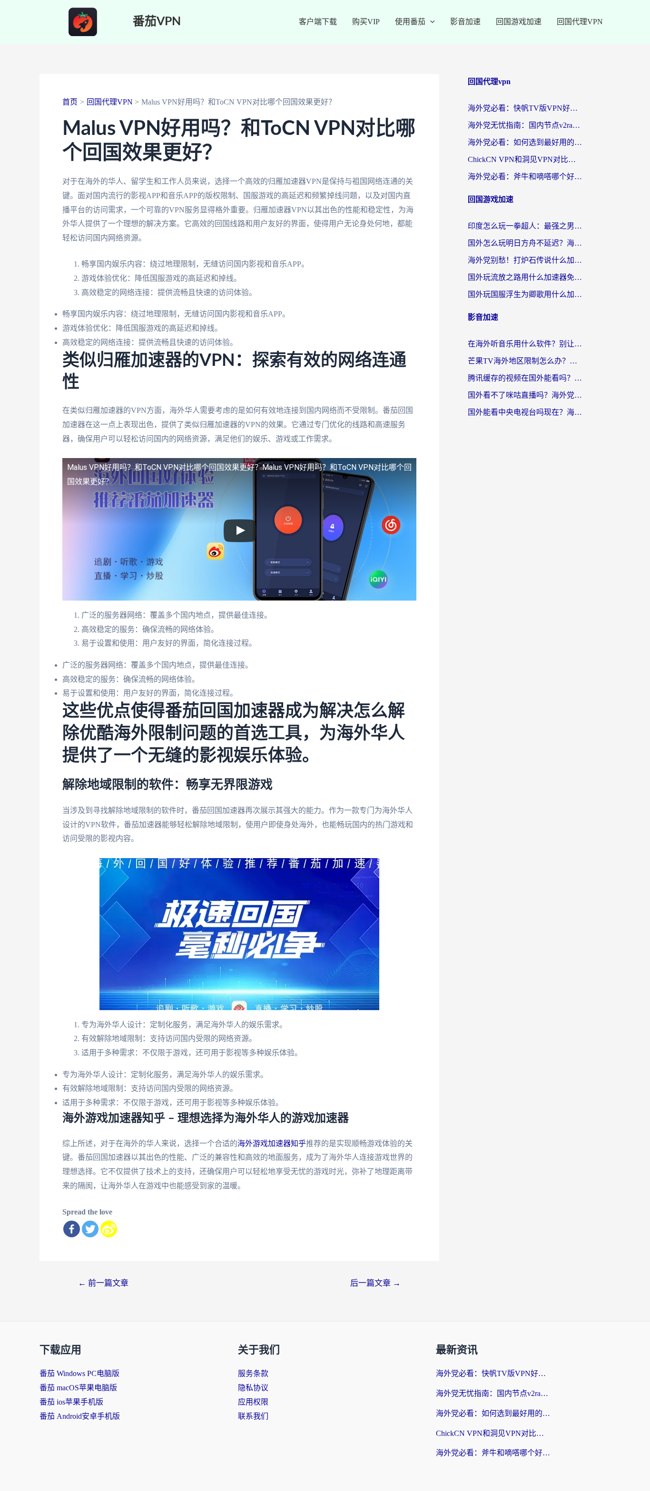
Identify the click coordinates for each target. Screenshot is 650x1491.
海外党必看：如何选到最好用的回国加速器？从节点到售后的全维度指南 (525, 142)
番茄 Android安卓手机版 (79, 1416)
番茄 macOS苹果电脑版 (78, 1388)
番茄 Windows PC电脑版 (79, 1373)
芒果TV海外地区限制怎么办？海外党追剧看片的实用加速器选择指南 (525, 361)
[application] (430, 21)
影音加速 (465, 22)
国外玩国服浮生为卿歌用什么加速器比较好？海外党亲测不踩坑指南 (525, 294)
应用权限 (253, 1402)
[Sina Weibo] (108, 1229)
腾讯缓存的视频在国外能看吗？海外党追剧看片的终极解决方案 (525, 378)
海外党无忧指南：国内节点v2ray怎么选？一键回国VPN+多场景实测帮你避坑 (525, 125)
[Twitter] (90, 1229)
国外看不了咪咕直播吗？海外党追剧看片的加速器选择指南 (525, 395)
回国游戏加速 (519, 22)
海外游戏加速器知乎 (271, 1143)
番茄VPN (157, 22)
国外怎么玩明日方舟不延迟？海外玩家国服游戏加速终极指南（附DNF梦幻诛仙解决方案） (525, 243)
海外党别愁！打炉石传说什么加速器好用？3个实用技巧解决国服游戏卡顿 (525, 260)
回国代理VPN (580, 22)
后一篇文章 (375, 1283)
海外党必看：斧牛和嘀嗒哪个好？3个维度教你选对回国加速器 (525, 176)
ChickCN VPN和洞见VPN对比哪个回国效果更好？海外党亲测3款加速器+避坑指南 (525, 159)
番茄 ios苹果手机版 (71, 1402)
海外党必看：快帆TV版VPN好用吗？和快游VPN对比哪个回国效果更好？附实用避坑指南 (525, 108)
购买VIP (366, 22)
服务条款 (253, 1373)
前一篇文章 (103, 1283)
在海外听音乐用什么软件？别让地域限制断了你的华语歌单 (525, 344)
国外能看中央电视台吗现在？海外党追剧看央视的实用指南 (525, 412)
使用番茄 (410, 22)
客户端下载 (318, 22)
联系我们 (253, 1416)
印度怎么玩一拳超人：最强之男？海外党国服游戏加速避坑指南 (525, 226)
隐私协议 (253, 1388)
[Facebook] (71, 1229)
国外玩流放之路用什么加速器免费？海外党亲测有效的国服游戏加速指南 (525, 277)
